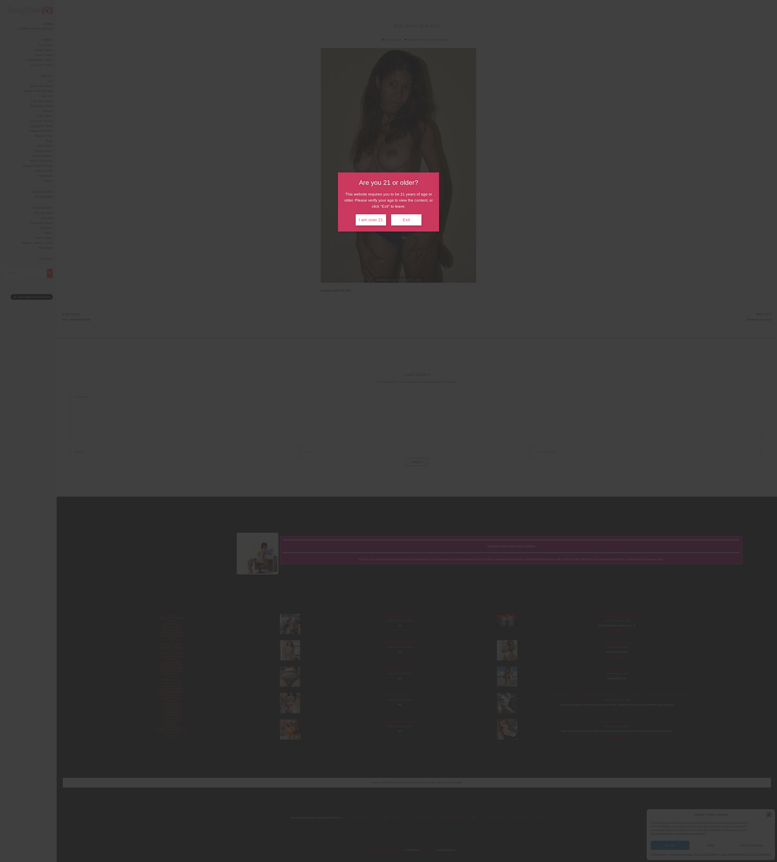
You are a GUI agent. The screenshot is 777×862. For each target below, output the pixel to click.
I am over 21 (371, 219)
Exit (406, 219)
